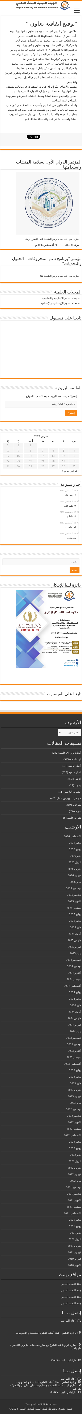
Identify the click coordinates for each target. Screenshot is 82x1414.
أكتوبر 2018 (74, 1265)
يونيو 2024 (75, 998)
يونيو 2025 (75, 920)
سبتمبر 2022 (74, 1128)
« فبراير (75, 470)
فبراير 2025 (74, 946)
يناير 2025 (75, 953)
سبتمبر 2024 (74, 979)
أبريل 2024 (75, 1011)
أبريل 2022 (75, 1161)
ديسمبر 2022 (73, 1109)
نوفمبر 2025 (74, 894)
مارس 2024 (74, 1018)
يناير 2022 (75, 1180)
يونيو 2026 (75, 849)
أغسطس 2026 (72, 836)
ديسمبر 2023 (73, 1037)
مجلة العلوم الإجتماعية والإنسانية (59, 303)
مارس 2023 (74, 1089)
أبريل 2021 (75, 1239)
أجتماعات (75, 759)
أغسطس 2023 (72, 1063)
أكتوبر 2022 (74, 1122)
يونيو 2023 (75, 1076)
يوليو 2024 (75, 992)
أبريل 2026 (75, 862)
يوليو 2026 (75, 842)
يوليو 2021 (75, 1219)
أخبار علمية (75, 772)
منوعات (76, 804)
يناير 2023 (75, 1102)
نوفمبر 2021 (74, 1193)
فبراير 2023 (74, 1096)
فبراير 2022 (74, 1174)
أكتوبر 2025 (74, 901)
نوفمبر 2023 (74, 1044)
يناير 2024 (75, 1031)
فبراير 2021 (74, 1252)
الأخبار (77, 778)
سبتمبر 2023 (74, 1057)
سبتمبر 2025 (74, 907)
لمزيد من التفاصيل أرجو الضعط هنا (59, 275)
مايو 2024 (75, 1005)
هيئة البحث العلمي (71, 1283)
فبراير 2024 (74, 1024)
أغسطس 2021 (72, 1213)
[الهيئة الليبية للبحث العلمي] (41, 6)
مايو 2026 (75, 855)
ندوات (77, 811)
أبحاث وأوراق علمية (70, 752)
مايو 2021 (75, 1232)
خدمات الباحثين (72, 791)
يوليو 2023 (75, 1070)
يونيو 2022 (75, 1148)
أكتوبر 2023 (74, 1050)
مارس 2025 (74, 940)
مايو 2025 (75, 927)
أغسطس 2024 (72, 985)
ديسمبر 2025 (73, 888)
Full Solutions (48, 1404)
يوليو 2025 (75, 914)
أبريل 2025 (75, 933)
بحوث (78, 785)
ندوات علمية (74, 817)
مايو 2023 (75, 1083)
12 (63, 455)
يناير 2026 (75, 881)
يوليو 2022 (75, 1141)
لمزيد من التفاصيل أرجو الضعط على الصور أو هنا (52, 238)
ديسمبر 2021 (73, 1187)
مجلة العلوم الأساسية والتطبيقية (59, 298)
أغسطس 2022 (72, 1135)
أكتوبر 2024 (74, 972)
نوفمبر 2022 (74, 1115)
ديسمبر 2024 (73, 959)
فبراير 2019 (74, 1258)
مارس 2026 (74, 868)
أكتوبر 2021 (74, 1200)
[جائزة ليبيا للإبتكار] (47, 628)
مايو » (65, 470)
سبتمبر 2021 (74, 1206)
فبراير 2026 (74, 875)
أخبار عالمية (74, 765)
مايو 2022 (75, 1154)
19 (63, 461)
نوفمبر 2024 (74, 966)
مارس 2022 (74, 1167)
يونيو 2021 (75, 1226)
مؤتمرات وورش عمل (69, 798)
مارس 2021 (74, 1245)
